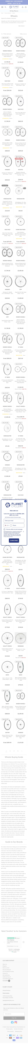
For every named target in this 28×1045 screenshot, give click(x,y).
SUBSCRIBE (14, 540)
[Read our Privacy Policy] (23, 531)
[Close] (25, 501)
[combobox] (7, 525)
